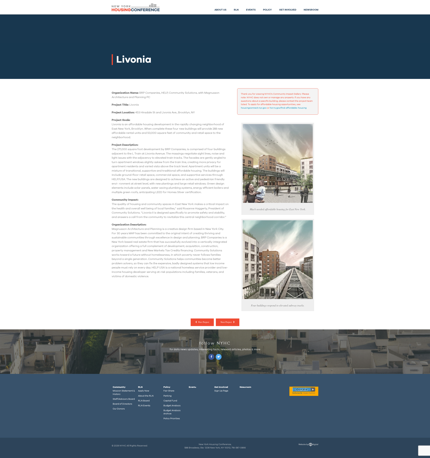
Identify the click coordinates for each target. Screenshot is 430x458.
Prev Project (203, 322)
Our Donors (119, 408)
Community (119, 387)
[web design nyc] (308, 445)
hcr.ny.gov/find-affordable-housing (288, 107)
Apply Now (143, 390)
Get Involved (287, 9)
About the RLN (146, 395)
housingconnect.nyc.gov (254, 107)
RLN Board (143, 400)
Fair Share (168, 390)
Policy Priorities (171, 418)
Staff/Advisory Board (124, 399)
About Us (220, 9)
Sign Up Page (221, 390)
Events (251, 9)
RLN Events (144, 405)
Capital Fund (170, 400)
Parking (167, 395)
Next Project (226, 322)
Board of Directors (122, 403)
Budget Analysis (172, 405)
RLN (236, 9)
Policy (267, 9)
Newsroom (311, 9)
